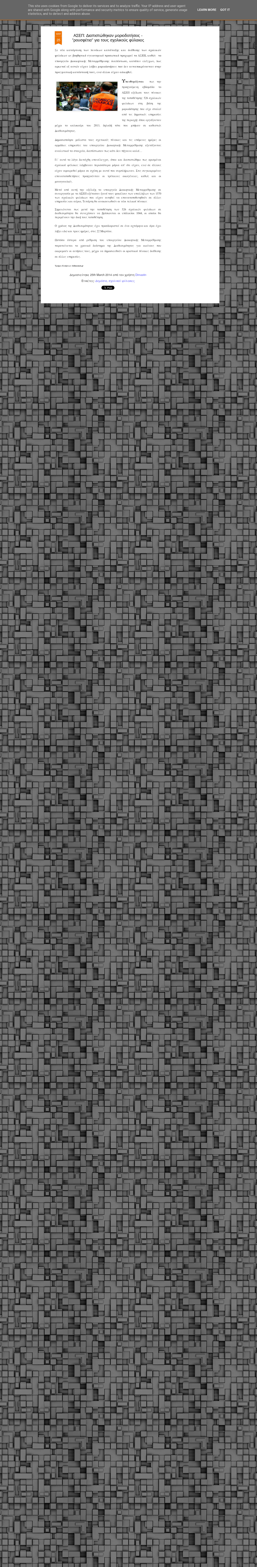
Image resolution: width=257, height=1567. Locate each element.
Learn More (206, 10)
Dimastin (140, 275)
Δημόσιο (101, 281)
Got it (225, 10)
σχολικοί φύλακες (122, 281)
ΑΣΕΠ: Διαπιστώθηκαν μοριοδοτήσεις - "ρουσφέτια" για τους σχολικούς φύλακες (108, 37)
